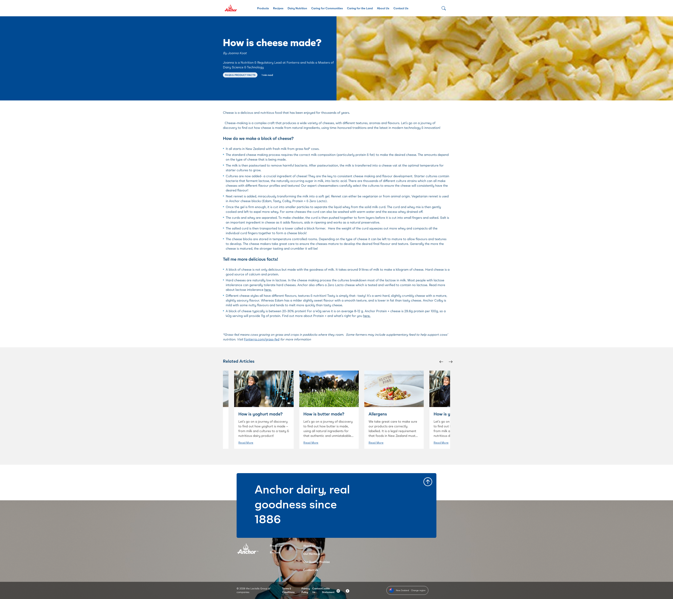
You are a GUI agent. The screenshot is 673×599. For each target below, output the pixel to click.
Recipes (278, 8)
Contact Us (400, 8)
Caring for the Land (360, 8)
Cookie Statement (328, 590)
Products (263, 8)
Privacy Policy (305, 590)
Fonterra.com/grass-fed (261, 339)
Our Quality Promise (316, 561)
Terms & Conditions (288, 590)
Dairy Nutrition (297, 8)
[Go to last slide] (441, 361)
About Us (383, 8)
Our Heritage (311, 553)
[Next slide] (450, 361)
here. (268, 290)
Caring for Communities (327, 8)
